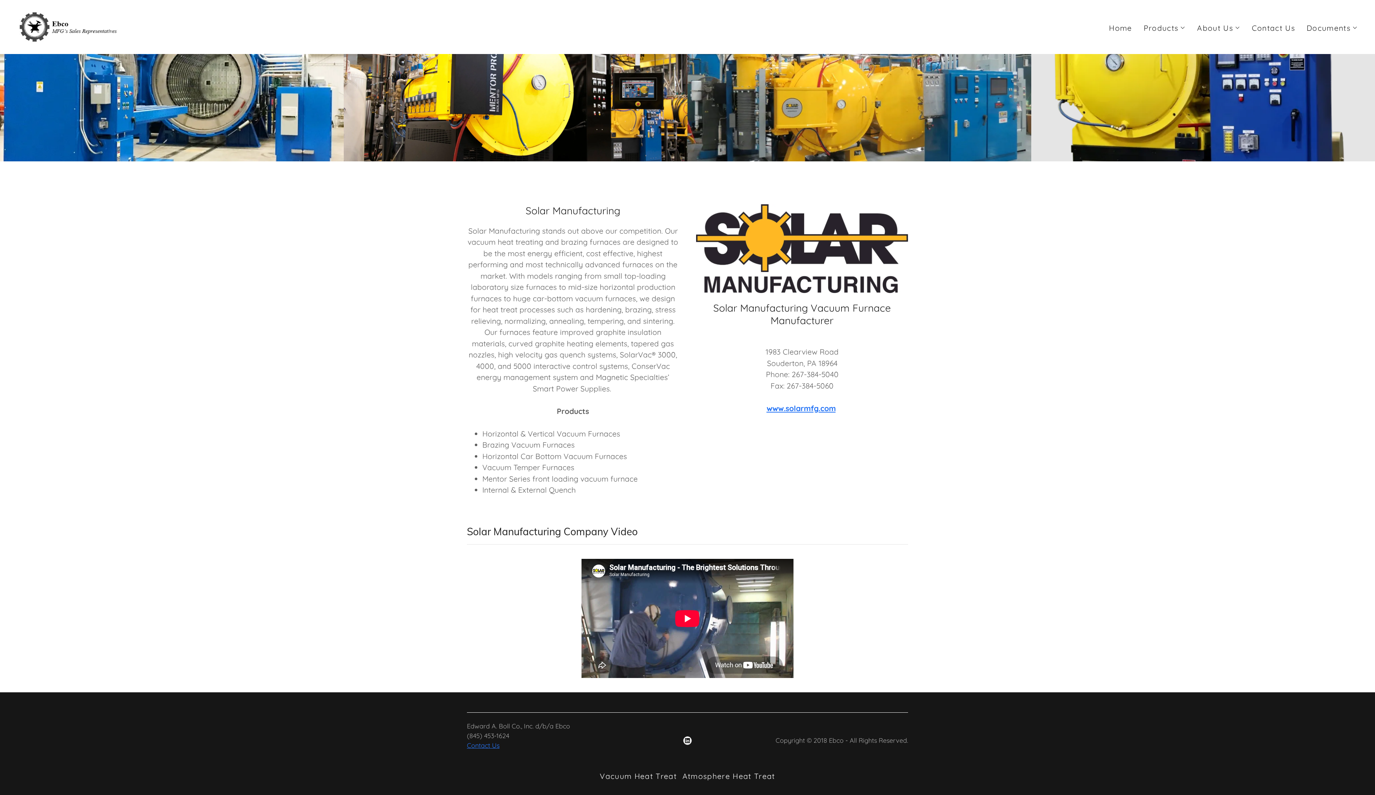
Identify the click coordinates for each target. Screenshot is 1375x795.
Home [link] (1120, 28)
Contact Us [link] (1273, 28)
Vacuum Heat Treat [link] (638, 776)
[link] (68, 26)
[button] (1165, 28)
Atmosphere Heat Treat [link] (728, 776)
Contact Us (483, 745)
